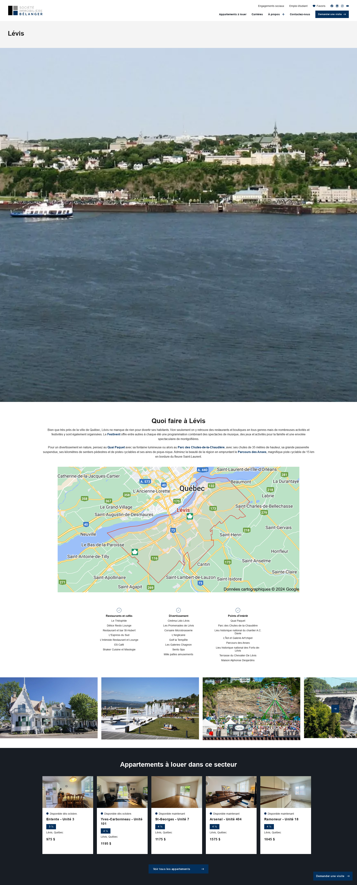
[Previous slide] (22, 709)
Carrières (257, 14)
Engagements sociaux (271, 5)
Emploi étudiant (298, 5)
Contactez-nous (300, 14)
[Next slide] (335, 709)
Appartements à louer (232, 14)
